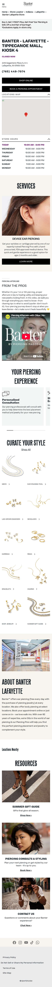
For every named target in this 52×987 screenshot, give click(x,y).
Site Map (7, 973)
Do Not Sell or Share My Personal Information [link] (22, 962)
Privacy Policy (9, 957)
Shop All (26, 449)
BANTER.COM (26, 981)
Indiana (29, 12)
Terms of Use (9, 968)
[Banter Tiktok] (31, 942)
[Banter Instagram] (20, 942)
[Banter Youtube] (26, 942)
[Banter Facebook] (14, 942)
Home (4, 12)
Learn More (26, 261)
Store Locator (16, 12)
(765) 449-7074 (13, 72)
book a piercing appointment (26, 89)
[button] (26, 140)
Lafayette (40, 12)
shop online (26, 80)
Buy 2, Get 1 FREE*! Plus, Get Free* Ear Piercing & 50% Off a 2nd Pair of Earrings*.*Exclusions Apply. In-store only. (24, 25)
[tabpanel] (22, 406)
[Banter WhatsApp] (37, 942)
